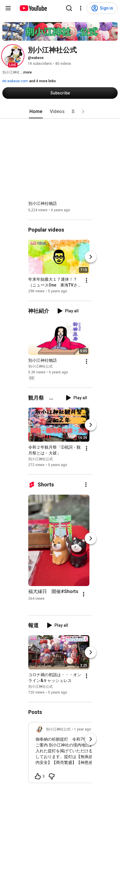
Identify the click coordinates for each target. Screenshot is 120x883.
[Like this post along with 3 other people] (38, 776)
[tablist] (60, 112)
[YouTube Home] (33, 8)
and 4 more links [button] (42, 81)
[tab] (36, 112)
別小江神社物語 (42, 203)
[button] (12, 55)
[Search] (69, 8)
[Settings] (80, 8)
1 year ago (82, 729)
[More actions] (86, 280)
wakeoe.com (17, 81)
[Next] (90, 257)
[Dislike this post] (51, 776)
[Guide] (8, 8)
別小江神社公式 (40, 366)
